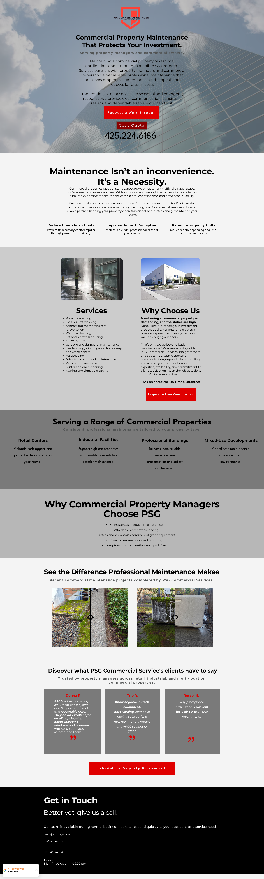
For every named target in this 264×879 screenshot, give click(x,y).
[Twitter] (51, 852)
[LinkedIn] (56, 852)
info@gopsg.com (57, 834)
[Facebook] (46, 852)
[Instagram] (62, 852)
